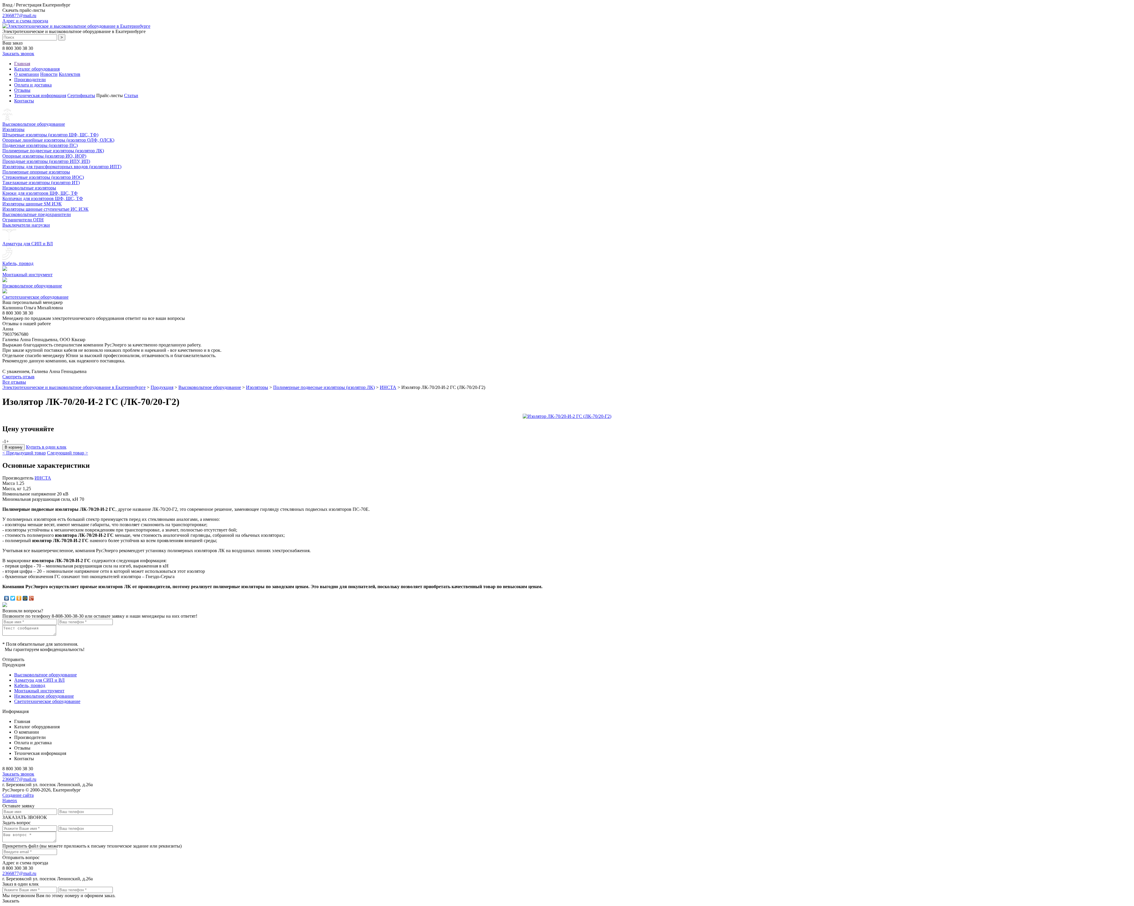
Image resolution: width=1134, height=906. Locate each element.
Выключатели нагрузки (26, 225)
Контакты (24, 100)
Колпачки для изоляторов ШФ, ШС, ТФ (42, 198)
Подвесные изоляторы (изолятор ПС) (40, 145)
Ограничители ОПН (23, 219)
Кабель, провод (17, 263)
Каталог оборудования (37, 68)
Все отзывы (14, 382)
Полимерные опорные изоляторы (36, 171)
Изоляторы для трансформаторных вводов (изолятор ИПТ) (61, 166)
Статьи (131, 95)
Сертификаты (81, 95)
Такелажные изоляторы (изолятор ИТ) (41, 182)
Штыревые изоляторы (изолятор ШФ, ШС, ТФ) (50, 134)
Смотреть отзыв (18, 376)
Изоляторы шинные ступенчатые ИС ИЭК (45, 209)
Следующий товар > (67, 452)
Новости (49, 74)
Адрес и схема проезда (25, 20)
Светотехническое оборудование (35, 297)
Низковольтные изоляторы (29, 187)
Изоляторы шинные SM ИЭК (32, 203)
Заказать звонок (18, 53)
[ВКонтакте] (7, 598)
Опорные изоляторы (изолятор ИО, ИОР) (44, 155)
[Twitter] (13, 598)
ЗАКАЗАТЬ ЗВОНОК (24, 817)
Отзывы (22, 90)
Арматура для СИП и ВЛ (27, 243)
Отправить (13, 659)
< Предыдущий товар (24, 452)
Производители (30, 79)
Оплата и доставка (33, 84)
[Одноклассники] (19, 598)
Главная (22, 63)
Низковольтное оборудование (32, 285)
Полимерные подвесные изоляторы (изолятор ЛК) (53, 150)
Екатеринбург (57, 4)
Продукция (162, 387)
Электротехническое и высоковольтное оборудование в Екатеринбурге (74, 387)
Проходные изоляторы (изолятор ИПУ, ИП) (46, 161)
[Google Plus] (31, 598)
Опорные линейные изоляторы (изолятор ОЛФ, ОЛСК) (58, 140)
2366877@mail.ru (19, 15)
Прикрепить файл (20, 845)
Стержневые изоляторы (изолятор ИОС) (43, 177)
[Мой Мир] (25, 598)
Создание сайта (18, 795)
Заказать (10, 900)
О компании (26, 74)
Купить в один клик (46, 446)
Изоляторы (13, 129)
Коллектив (69, 74)
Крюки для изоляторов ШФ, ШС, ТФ (40, 193)
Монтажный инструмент (27, 274)
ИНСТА (388, 387)
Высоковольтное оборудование (33, 124)
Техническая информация (40, 95)
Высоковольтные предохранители (36, 214)
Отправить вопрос (21, 857)
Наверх (9, 800)
